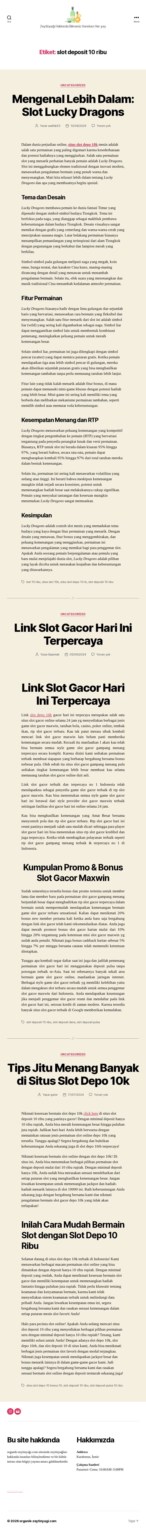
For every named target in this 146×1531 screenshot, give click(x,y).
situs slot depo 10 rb (73, 582)
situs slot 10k (50, 582)
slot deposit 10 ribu (100, 582)
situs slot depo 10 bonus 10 (44, 1385)
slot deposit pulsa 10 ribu (106, 1385)
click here (91, 1113)
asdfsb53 (54, 126)
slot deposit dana (64, 1022)
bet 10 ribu (33, 582)
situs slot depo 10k (83, 144)
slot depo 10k (41, 715)
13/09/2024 (78, 126)
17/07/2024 (76, 1094)
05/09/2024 (78, 654)
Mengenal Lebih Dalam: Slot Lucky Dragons (73, 105)
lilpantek (53, 654)
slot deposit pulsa (88, 1022)
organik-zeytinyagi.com (37, 1521)
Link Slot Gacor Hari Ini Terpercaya (73, 634)
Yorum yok (104, 126)
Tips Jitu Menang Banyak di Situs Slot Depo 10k (73, 1074)
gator (54, 1094)
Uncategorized (73, 85)
